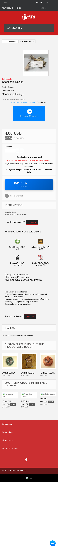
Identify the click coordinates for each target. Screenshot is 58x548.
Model (4, 87)
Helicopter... (7, 401)
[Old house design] (36, 63)
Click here (32, 222)
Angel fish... (26, 401)
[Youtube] (21, 459)
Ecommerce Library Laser (16, 471)
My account (7, 440)
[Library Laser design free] (29, 478)
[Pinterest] (31, 459)
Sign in (18, 8)
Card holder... (28, 373)
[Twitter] (10, 459)
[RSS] (15, 459)
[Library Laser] (29, 17)
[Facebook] (4, 459)
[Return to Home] (4, 41)
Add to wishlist (16, 195)
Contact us (6, 2)
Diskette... (44, 399)
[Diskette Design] (48, 394)
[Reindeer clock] (48, 361)
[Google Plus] (26, 459)
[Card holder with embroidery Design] (29, 361)
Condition (6, 90)
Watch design (8, 373)
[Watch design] (10, 361)
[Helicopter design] (10, 395)
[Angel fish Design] (29, 395)
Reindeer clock (47, 373)
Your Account (7, 8)
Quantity (8, 146)
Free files (12, 41)
